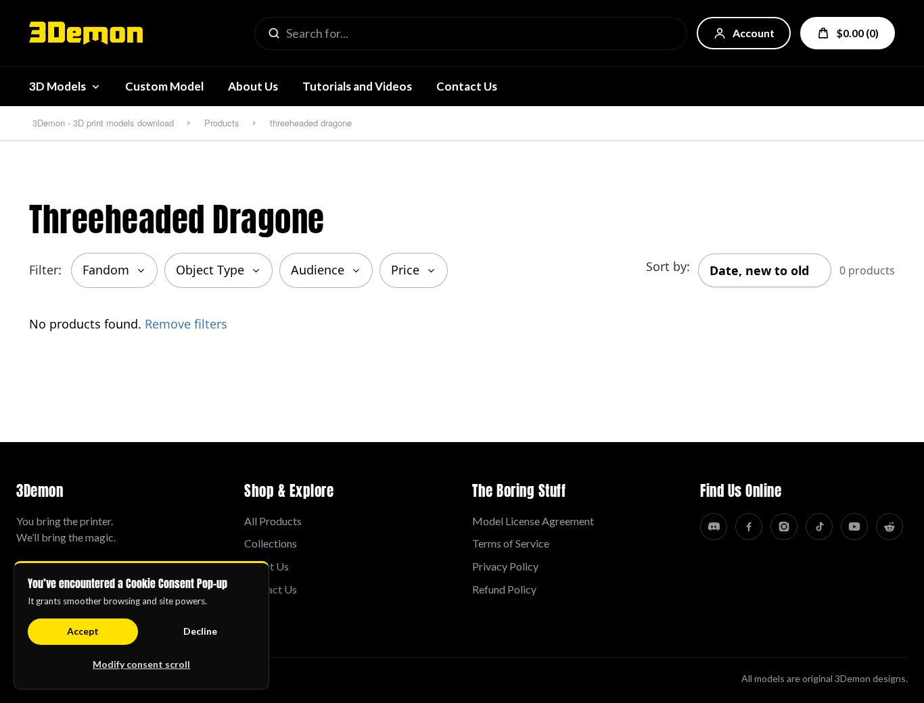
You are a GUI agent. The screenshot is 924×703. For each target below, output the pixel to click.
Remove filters (186, 324)
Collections (270, 543)
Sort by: (668, 266)
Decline (200, 631)
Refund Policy (504, 589)
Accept (83, 631)
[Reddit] (889, 526)
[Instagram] (784, 526)
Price (405, 270)
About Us (253, 86)
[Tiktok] (819, 526)
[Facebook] (748, 526)
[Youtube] (854, 526)
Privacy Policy (505, 566)
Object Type (210, 270)
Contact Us (466, 86)
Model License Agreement (533, 520)
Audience (317, 270)
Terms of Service (510, 543)
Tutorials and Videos (357, 86)
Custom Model (164, 86)
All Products (273, 520)
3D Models (57, 86)
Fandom (106, 270)
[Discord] (713, 526)
